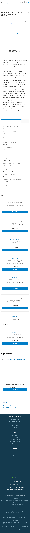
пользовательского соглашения (20, 526)
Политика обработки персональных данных (15, 504)
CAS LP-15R (15, 258)
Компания (15, 448)
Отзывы (15, 455)
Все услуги (15, 443)
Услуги (15, 432)
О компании (15, 451)
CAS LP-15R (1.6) (15, 277)
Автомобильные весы (15, 441)
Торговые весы (15, 419)
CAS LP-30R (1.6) (15, 332)
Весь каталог (15, 427)
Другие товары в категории (10, 407)
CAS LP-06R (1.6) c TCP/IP (15, 239)
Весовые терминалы (15, 425)
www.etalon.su (17, 516)
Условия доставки (15, 467)
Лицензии (15, 453)
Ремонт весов (15, 437)
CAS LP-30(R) (15, 316)
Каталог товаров (15, 416)
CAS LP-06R (15, 200)
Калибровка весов (15, 439)
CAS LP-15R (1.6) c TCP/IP (15, 297)
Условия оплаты (15, 465)
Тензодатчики (15, 423)
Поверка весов (15, 435)
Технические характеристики (11, 121)
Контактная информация (15, 471)
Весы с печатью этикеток (15, 421)
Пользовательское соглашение (15, 505)
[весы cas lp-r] (15, 34)
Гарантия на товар (15, 469)
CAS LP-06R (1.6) (15, 220)
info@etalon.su (16, 484)
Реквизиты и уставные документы (15, 457)
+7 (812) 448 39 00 (15, 481)
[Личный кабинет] (24, 2)
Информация (15, 462)
